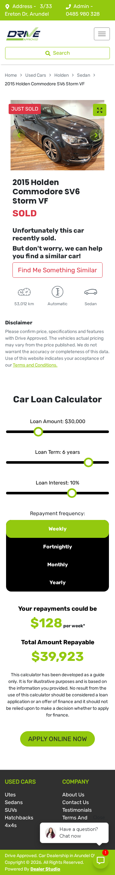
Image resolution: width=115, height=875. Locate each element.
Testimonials (77, 810)
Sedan (83, 75)
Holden (61, 75)
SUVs (11, 810)
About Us (73, 795)
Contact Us (75, 802)
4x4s (11, 825)
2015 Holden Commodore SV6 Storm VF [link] (45, 84)
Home (11, 75)
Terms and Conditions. (35, 365)
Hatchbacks (19, 818)
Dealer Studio (45, 869)
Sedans (14, 802)
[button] (102, 33)
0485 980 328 (83, 14)
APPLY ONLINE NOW (57, 739)
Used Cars (35, 75)
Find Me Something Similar (57, 270)
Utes (10, 795)
